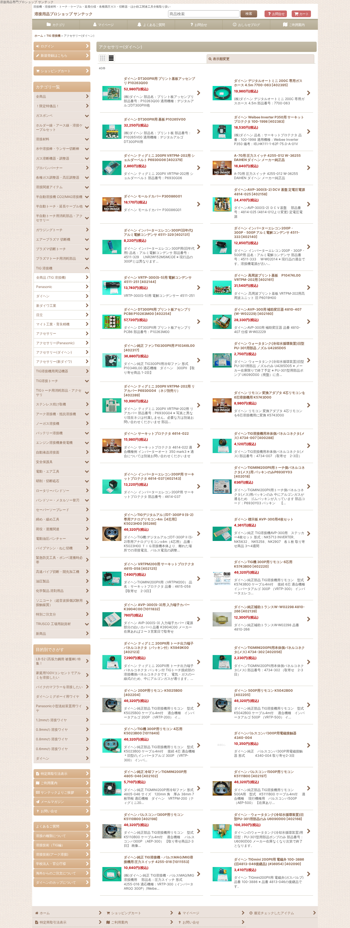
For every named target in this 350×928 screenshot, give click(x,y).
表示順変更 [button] (221, 59)
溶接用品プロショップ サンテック (64, 13)
